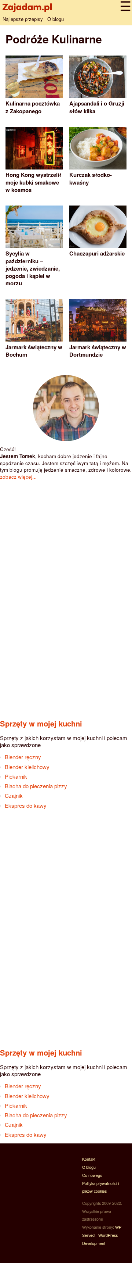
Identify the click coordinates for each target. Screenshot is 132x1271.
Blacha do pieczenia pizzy (36, 786)
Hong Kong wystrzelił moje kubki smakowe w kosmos (33, 182)
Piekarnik (16, 776)
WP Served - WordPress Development (101, 1235)
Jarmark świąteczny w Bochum (34, 350)
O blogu (55, 18)
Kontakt (88, 1159)
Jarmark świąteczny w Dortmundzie (97, 350)
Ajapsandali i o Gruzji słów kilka (96, 107)
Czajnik (14, 795)
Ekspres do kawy (26, 805)
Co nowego (92, 1175)
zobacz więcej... (18, 476)
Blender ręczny (23, 757)
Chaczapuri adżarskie (97, 253)
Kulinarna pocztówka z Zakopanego (33, 107)
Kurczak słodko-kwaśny (90, 178)
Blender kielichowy (27, 767)
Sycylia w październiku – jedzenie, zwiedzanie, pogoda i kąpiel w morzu (33, 268)
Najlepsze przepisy (23, 18)
